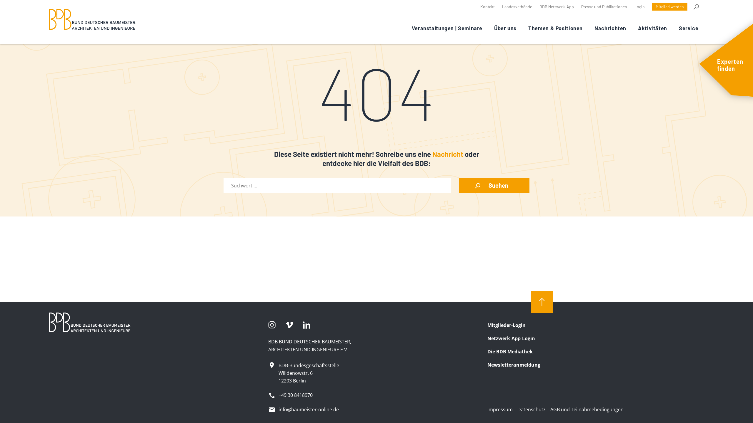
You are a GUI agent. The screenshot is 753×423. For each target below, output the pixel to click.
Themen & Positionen (555, 28)
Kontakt (487, 6)
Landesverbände (517, 6)
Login (639, 6)
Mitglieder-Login (506, 325)
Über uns (505, 28)
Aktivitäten (652, 28)
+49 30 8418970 (296, 395)
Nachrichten (610, 28)
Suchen (498, 185)
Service (688, 28)
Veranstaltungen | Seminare (447, 28)
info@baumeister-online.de (309, 409)
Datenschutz (531, 409)
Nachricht (447, 154)
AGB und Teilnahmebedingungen (587, 409)
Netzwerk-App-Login (511, 338)
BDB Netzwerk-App (556, 6)
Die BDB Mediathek (510, 351)
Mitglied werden (670, 6)
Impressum (500, 409)
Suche (695, 6)
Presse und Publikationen (604, 6)
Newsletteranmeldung (513, 365)
